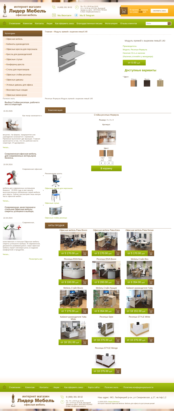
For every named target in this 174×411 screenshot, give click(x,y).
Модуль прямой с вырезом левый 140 (70, 32)
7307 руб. (103, 159)
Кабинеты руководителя (17, 44)
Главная (48, 32)
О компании (14, 23)
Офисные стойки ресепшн (18, 74)
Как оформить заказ (64, 23)
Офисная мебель (14, 39)
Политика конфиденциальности (138, 387)
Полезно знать (111, 387)
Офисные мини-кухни (16, 95)
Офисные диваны (14, 79)
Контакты (39, 23)
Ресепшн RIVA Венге (106, 259)
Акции (49, 23)
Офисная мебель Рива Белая (139, 230)
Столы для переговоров (17, 69)
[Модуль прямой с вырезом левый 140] (69, 39)
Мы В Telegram (87, 15)
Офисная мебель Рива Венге (73, 230)
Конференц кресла (14, 64)
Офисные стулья (13, 59)
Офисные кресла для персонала (21, 49)
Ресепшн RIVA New (73, 259)
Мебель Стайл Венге (73, 288)
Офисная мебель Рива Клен (106, 230)
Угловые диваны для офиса (19, 84)
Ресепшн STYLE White (139, 317)
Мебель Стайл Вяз (139, 259)
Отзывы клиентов (128, 23)
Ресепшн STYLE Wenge (106, 348)
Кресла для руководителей (18, 54)
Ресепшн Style (106, 317)
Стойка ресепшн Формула (106, 115)
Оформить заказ (159, 11)
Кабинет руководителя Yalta (139, 288)
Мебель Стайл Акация (106, 288)
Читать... (6, 147)
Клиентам (27, 23)
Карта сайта (93, 387)
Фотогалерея (111, 23)
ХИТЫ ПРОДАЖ (56, 225)
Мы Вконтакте (64, 15)
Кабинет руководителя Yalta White (73, 318)
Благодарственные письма (89, 23)
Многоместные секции (16, 90)
